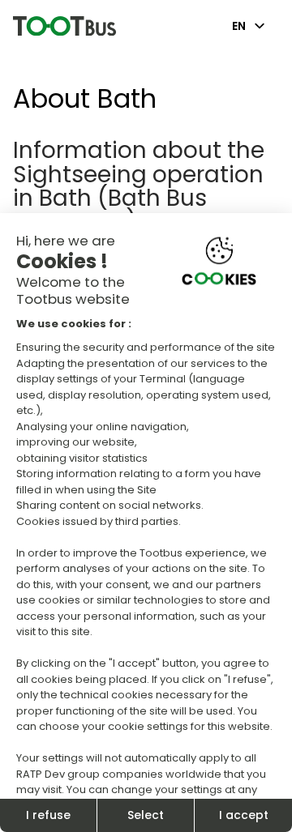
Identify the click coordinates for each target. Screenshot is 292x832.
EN (239, 26)
